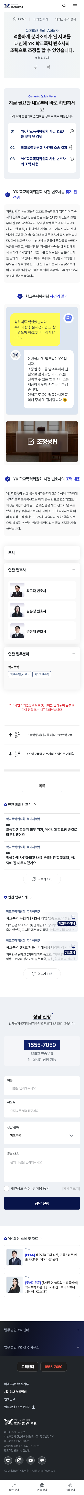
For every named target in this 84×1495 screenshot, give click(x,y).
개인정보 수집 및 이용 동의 (30, 1188)
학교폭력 (15, 1135)
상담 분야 (13, 1127)
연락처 (11, 1102)
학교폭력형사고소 (19, 674)
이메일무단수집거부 (16, 1384)
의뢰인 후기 (40, 19)
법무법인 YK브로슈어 (17, 1407)
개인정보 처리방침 (15, 1391)
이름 (10, 1080)
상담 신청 (42, 1203)
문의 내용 (13, 1153)
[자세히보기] (71, 1188)
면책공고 (9, 1399)
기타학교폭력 (42, 674)
